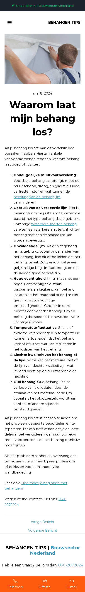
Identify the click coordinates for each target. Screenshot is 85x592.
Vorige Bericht (42, 522)
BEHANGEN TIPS (64, 22)
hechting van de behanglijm (37, 197)
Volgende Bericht (42, 530)
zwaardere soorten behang (54, 224)
